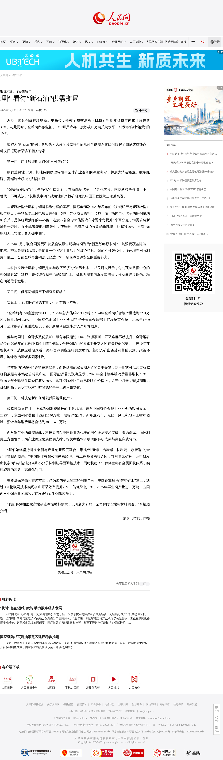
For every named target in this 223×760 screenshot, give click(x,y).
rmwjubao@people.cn (159, 718)
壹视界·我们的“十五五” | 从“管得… (189, 234)
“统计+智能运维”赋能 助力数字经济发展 (31, 608)
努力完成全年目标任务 (182, 225)
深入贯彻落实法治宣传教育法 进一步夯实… (193, 171)
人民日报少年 (29, 687)
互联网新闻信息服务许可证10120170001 (48, 725)
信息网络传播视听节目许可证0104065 (39, 731)
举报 (183, 41)
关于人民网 (53, 704)
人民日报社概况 (34, 704)
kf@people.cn (80, 718)
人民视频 (113, 687)
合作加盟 (109, 704)
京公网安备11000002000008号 (188, 731)
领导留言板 (93, 687)
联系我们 (192, 704)
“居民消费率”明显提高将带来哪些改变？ (191, 162)
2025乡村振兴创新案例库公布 (186, 180)
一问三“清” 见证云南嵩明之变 (186, 216)
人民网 (4, 75)
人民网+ (51, 687)
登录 (217, 41)
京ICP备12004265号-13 (184, 725)
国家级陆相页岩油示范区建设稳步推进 (29, 637)
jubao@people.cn (145, 711)
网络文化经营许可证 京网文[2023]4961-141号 (85, 731)
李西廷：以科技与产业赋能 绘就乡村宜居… (193, 153)
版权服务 (123, 704)
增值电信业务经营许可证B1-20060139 (93, 725)
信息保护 (178, 704)
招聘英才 (82, 704)
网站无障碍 (172, 41)
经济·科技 (17, 75)
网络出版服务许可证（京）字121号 (131, 731)
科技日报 (41, 110)
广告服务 (96, 704)
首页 (3, 41)
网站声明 (151, 704)
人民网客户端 (154, 41)
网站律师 (165, 704)
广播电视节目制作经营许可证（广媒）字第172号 (142, 725)
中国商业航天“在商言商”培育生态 (188, 189)
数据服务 (137, 704)
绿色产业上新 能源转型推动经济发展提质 (192, 207)
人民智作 (134, 687)
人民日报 (7, 687)
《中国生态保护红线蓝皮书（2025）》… (192, 198)
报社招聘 (68, 704)
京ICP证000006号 (161, 731)
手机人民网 (72, 687)
